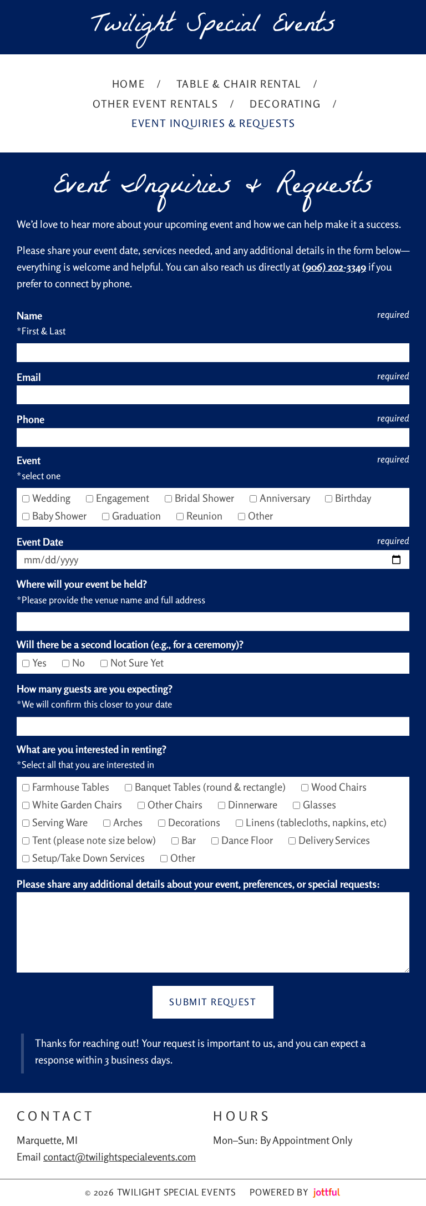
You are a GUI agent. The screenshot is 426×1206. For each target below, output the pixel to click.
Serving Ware (61, 822)
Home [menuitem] (128, 84)
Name (29, 315)
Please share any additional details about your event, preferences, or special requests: (198, 884)
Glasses (321, 804)
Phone (30, 419)
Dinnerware (254, 804)
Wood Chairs (340, 787)
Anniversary (285, 498)
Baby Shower (60, 516)
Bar (189, 840)
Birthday (354, 498)
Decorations (195, 822)
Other (261, 516)
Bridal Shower (206, 498)
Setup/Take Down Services (89, 858)
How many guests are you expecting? (95, 689)
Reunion (205, 516)
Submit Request (212, 1001)
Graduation (137, 516)
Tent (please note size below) (95, 840)
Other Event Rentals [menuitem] (155, 104)
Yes (40, 663)
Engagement (124, 498)
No (79, 663)
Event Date (40, 542)
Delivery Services (335, 840)
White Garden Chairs (78, 804)
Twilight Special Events (213, 27)
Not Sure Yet (138, 663)
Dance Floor (248, 840)
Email (29, 377)
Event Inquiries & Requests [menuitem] (213, 123)
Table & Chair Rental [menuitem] (239, 84)
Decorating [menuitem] (285, 104)
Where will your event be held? (82, 584)
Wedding (52, 498)
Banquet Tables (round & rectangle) (211, 787)
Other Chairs (176, 804)
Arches (129, 822)
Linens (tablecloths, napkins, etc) (317, 822)
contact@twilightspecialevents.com (119, 1157)
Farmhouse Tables (72, 787)
